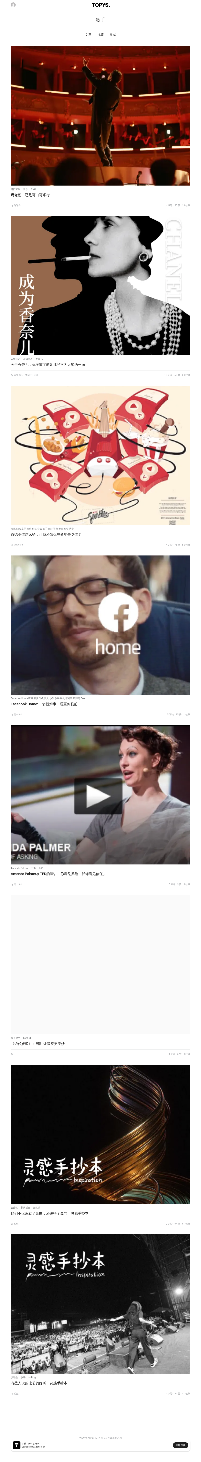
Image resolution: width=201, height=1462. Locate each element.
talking (32, 1377)
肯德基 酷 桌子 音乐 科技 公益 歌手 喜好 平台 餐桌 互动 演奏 (42, 528)
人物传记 (15, 359)
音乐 (25, 189)
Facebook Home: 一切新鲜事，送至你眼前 (44, 704)
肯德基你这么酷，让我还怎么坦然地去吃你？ (46, 534)
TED (33, 868)
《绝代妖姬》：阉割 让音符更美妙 (38, 1044)
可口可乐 (15, 189)
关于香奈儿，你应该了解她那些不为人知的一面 (48, 364)
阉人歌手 (15, 1038)
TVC (33, 189)
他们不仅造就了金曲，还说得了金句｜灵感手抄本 (50, 1213)
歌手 (23, 1377)
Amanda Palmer (19, 868)
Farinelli (27, 1038)
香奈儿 (39, 359)
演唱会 (14, 1377)
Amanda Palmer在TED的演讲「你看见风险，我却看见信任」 (58, 874)
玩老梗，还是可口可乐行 (30, 195)
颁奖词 (36, 1207)
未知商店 (28, 359)
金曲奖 (14, 1207)
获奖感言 (25, 1207)
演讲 (41, 868)
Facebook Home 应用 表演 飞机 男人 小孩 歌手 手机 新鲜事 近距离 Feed (48, 698)
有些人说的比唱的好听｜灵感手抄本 (39, 1383)
